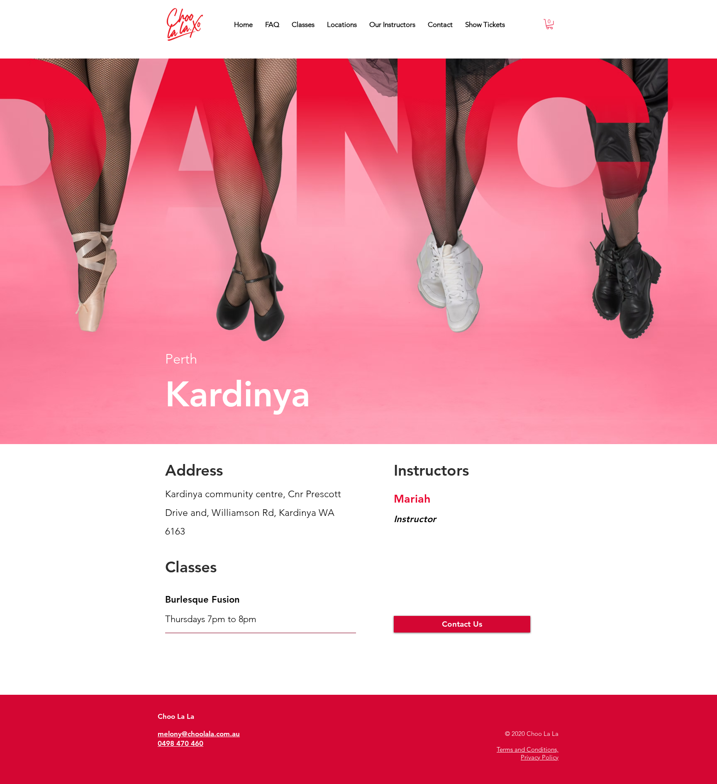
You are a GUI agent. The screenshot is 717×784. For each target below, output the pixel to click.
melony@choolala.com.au (199, 734)
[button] (392, 24)
